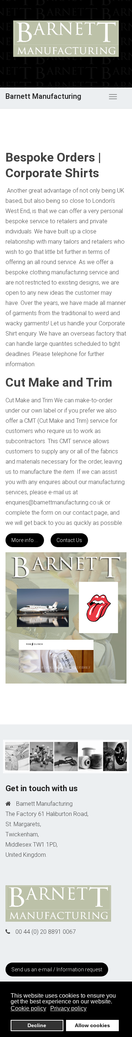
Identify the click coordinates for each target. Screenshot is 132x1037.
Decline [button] (36, 1025)
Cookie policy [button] (28, 1008)
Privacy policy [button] (68, 1008)
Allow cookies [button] (92, 1025)
